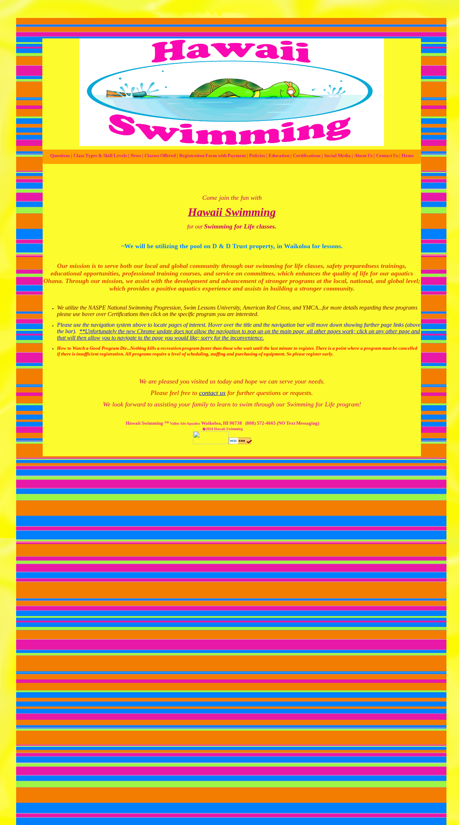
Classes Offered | (161, 155)
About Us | (364, 155)
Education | (280, 155)
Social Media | (338, 155)
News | (137, 155)
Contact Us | (388, 155)
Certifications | (308, 155)
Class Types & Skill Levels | (101, 155)
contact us (212, 392)
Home (408, 155)
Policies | (258, 155)
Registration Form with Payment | (213, 155)
